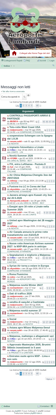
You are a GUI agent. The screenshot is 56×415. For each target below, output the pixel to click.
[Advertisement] (14, 75)
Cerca (24, 97)
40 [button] (37, 105)
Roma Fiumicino (18, 274)
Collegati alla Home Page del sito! (35, 53)
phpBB (17, 411)
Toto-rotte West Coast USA (24, 127)
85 (47, 167)
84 (44, 167)
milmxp (13, 181)
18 (50, 322)
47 (50, 122)
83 (44, 258)
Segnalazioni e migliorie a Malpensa (29, 254)
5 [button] (31, 105)
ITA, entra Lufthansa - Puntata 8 (27, 164)
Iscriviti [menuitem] (43, 60)
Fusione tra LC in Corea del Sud (27, 186)
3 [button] (26, 105)
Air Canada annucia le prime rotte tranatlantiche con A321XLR (27, 233)
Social (12, 319)
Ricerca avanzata (28, 95)
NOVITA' (23, 123)
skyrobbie (15, 189)
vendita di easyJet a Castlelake (26, 302)
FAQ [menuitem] (28, 60)
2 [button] (23, 105)
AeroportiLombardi (19, 201)
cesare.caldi (16, 141)
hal (11, 167)
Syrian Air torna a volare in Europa (29, 265)
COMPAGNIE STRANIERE (32, 132)
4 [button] (28, 105)
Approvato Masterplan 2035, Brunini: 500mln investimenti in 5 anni (29, 346)
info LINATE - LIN (15, 152)
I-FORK (13, 158)
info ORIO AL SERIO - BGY (19, 161)
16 (44, 322)
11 (50, 213)
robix (12, 277)
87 (53, 167)
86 (50, 167)
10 (47, 213)
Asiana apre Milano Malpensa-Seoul (29, 327)
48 (53, 122)
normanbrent (16, 288)
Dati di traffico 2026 (20, 293)
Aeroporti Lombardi (28, 25)
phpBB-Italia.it (36, 413)
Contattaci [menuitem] (44, 406)
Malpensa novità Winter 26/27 (26, 285)
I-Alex (13, 150)
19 (53, 322)
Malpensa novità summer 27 (25, 310)
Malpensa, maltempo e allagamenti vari (31, 336)
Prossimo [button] (40, 106)
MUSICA (14, 121)
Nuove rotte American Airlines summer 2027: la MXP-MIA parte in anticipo (30, 245)
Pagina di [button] (17, 106)
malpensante (16, 130)
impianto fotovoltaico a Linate (26, 147)
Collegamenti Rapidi (13, 60)
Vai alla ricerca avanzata (13, 91)
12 (53, 213)
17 (47, 322)
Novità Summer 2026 (21, 155)
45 (44, 122)
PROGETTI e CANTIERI (22, 352)
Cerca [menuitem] (53, 66)
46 (47, 122)
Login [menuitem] (52, 60)
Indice (7, 406)
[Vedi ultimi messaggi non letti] (8, 116)
